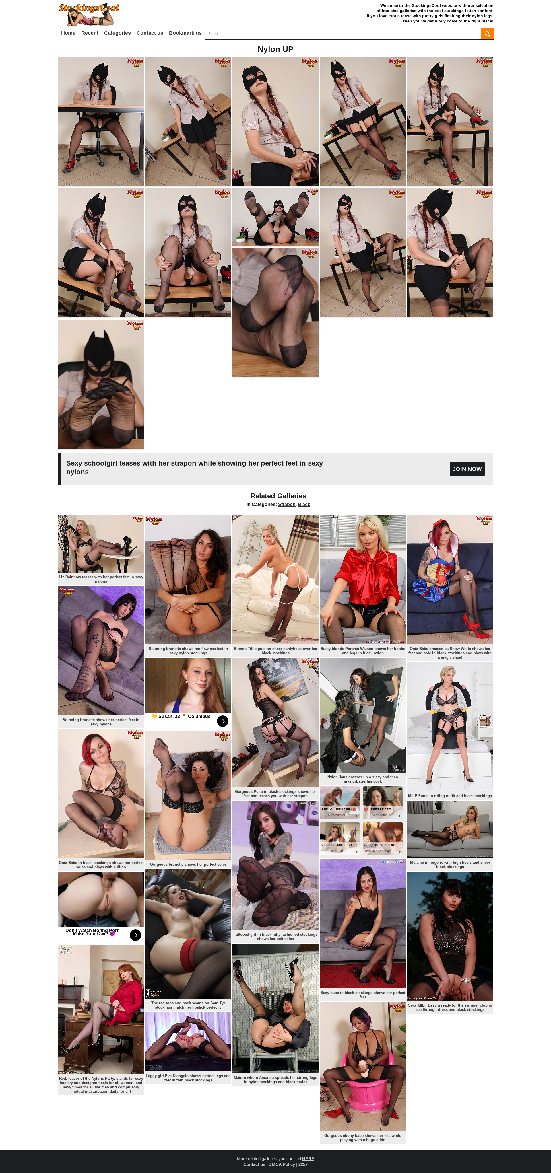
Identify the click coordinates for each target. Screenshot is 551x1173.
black (304, 504)
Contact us (150, 33)
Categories (117, 33)
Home (68, 33)
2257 (303, 1164)
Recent (89, 33)
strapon (287, 504)
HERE (308, 1158)
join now (467, 469)
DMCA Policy (282, 1164)
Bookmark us (185, 33)
